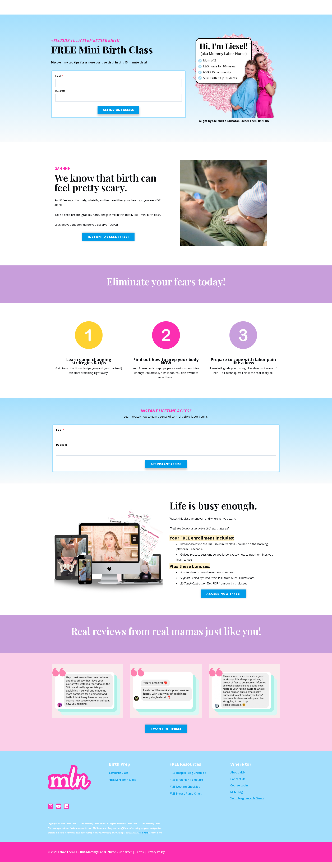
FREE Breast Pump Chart (185, 793)
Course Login (239, 785)
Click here (143, 833)
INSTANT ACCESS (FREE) (108, 237)
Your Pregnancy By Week (247, 798)
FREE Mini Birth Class (122, 780)
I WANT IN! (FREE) (166, 729)
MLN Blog (236, 792)
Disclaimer (125, 852)
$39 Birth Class (118, 773)
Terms (139, 852)
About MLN (237, 772)
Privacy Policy (156, 852)
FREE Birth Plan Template (186, 780)
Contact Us (237, 779)
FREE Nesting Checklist (184, 787)
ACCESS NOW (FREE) (223, 594)
